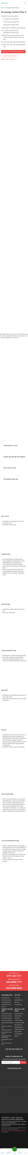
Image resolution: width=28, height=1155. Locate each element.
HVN (21, 1117)
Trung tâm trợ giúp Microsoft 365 (6, 1036)
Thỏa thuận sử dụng (7, 1029)
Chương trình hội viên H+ (7, 1040)
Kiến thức (17, 1002)
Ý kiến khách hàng (6, 1002)
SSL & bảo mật (18, 1024)
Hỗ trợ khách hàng (6, 1000)
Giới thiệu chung (6, 997)
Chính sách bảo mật (7, 1015)
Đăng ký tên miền (19, 1013)
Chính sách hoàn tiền (7, 1020)
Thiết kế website (19, 1020)
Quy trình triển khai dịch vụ (7, 1023)
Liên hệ (3, 1006)
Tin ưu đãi (17, 997)
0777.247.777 (14, 976)
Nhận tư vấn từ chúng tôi (8, 59)
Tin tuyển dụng (18, 1004)
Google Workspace (19, 1029)
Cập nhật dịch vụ (19, 1000)
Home (2, 7)
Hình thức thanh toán (7, 1013)
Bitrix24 (16, 1036)
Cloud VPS (17, 1018)
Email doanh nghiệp (19, 1022)
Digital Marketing (19, 1027)
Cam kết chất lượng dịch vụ (6, 1033)
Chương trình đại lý (6, 1004)
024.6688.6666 (14, 988)
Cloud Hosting (18, 1015)
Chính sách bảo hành (7, 1018)
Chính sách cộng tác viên (7, 1043)
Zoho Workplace (19, 1033)
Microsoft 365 (18, 1031)
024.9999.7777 (14, 982)
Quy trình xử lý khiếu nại (7, 1027)
